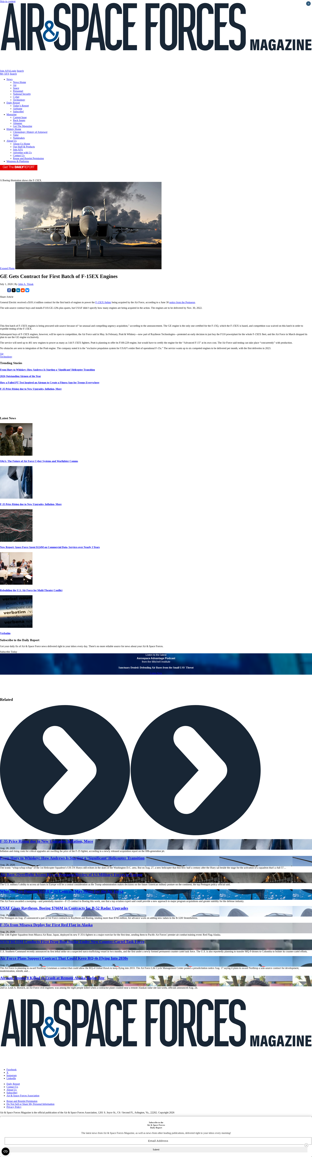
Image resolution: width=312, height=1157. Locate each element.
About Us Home (21, 143)
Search (20, 70)
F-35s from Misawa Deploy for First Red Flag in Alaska (46, 925)
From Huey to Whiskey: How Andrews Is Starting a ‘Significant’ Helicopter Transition (72, 858)
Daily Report (13, 102)
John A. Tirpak (25, 284)
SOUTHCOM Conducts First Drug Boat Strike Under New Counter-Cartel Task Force (72, 941)
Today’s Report (21, 105)
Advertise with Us (22, 152)
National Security (22, 94)
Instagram (11, 1075)
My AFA (4, 73)
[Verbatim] (16, 627)
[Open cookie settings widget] (5, 1151)
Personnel (18, 91)
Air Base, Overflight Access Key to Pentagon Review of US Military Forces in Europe (71, 874)
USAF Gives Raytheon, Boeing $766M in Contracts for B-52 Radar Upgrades (64, 908)
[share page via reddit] (23, 291)
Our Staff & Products (24, 146)
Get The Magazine (22, 126)
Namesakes (19, 137)
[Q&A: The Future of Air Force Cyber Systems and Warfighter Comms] (16, 454)
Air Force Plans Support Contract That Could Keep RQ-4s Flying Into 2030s (64, 958)
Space (16, 88)
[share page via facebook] (9, 291)
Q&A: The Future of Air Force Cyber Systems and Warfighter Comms (39, 461)
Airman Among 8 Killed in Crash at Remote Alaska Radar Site (52, 978)
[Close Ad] (306, 1145)
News (9, 79)
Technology (19, 99)
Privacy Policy (13, 1107)
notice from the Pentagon (182, 302)
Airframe (17, 108)
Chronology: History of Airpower (30, 132)
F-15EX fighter (103, 302)
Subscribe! (18, 111)
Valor (16, 135)
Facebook (11, 1069)
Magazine (11, 114)
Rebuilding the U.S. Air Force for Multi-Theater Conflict (31, 590)
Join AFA (5, 70)
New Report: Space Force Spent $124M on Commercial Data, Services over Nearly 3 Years (50, 547)
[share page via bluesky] (27, 291)
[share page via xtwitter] (14, 291)
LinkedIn (11, 1078)
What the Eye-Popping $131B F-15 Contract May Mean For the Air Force (62, 891)
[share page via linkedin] (18, 291)
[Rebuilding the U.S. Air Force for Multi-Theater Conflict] (16, 583)
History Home (13, 129)
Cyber (16, 96)
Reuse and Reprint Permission (28, 158)
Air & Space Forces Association (22, 1095)
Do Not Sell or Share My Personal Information (30, 1104)
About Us (11, 140)
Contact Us (19, 155)
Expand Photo (7, 268)
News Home (19, 82)
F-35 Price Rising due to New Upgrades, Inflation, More (31, 504)
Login (13, 70)
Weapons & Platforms (17, 161)
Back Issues (19, 120)
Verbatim (5, 633)
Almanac (17, 123)
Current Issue (20, 117)
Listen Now (156, 673)
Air (14, 85)
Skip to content (7, 1)
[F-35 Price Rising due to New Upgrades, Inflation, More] (16, 497)
